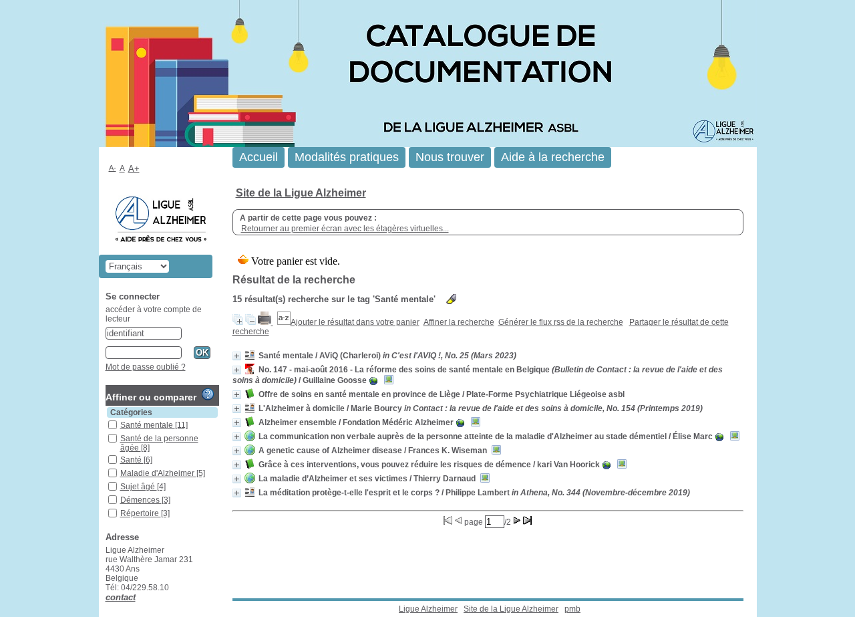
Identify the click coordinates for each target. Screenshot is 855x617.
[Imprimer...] (265, 322)
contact (121, 597)
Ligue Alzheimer (428, 609)
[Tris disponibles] (284, 322)
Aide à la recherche (553, 157)
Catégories (131, 412)
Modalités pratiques (347, 157)
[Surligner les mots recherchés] (451, 299)
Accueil (258, 157)
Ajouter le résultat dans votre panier (355, 322)
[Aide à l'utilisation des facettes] (208, 394)
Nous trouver (449, 157)
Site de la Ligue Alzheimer (301, 193)
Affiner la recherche (458, 322)
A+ (134, 169)
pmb (572, 609)
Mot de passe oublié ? (146, 367)
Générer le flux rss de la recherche (560, 322)
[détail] (236, 356)
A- (112, 168)
